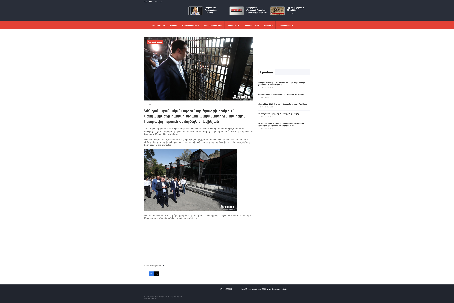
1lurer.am (153, 298)
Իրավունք (268, 25)
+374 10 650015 (226, 289)
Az (161, 2)
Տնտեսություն (233, 25)
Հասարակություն (251, 25)
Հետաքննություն (285, 25)
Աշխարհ (173, 25)
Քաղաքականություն (213, 25)
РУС (156, 2)
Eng (150, 2)
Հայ (145, 2)
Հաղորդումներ (158, 25)
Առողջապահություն (190, 25)
